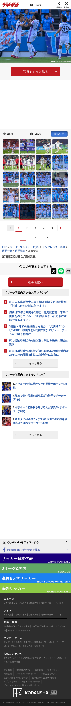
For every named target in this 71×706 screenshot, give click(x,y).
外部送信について (49, 674)
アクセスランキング (32, 658)
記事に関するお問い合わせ (44, 678)
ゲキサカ (11, 5)
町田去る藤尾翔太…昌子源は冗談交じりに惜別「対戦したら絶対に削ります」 (37, 303)
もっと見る (35, 363)
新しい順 (59, 133)
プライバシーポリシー (26, 674)
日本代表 (8, 603)
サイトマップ (53, 670)
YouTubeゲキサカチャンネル (16, 626)
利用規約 (8, 674)
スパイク (60, 603)
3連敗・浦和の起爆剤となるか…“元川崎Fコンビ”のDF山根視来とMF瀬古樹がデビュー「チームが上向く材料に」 (38, 330)
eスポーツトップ (56, 642)
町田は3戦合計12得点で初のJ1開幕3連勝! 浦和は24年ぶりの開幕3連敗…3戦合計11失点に (39, 352)
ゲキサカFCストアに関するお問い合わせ (22, 685)
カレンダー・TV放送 (53, 658)
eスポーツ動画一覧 (35, 646)
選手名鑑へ (35, 282)
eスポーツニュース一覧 (14, 646)
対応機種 (8, 670)
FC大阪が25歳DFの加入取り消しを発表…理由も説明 (38, 342)
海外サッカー (47, 603)
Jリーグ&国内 (20, 603)
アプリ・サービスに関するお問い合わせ (22, 681)
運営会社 (39, 670)
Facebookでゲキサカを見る (23, 549)
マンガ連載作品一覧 (37, 642)
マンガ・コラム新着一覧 (15, 642)
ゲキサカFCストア (12, 658)
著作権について (23, 670)
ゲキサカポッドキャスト (19, 630)
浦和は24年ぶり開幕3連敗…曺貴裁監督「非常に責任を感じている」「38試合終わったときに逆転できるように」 (38, 316)
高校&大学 (33, 603)
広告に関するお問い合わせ (16, 678)
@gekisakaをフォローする (23, 542)
